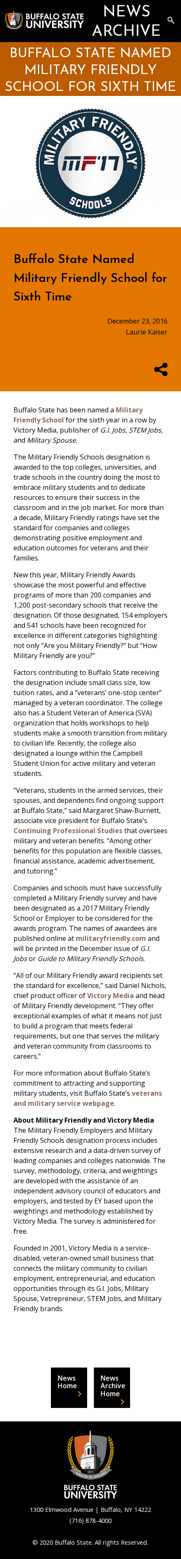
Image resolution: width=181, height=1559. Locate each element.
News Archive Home (113, 1385)
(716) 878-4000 (90, 1520)
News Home (67, 1381)
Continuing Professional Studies (67, 830)
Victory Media (110, 995)
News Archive (126, 22)
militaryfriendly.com (111, 938)
